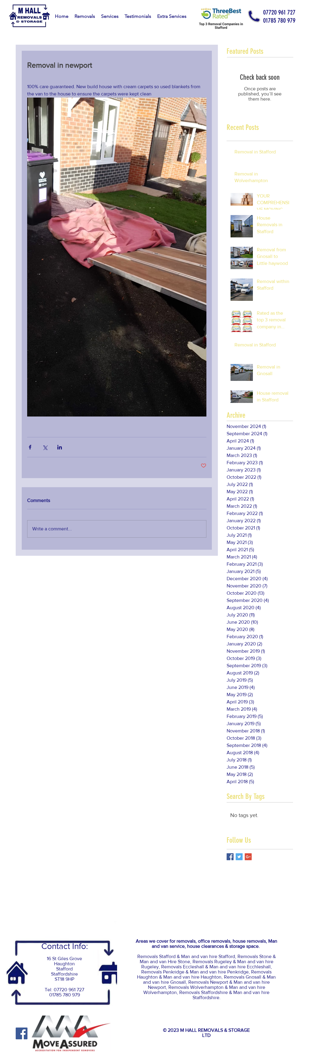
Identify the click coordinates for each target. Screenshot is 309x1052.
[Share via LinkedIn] (59, 447)
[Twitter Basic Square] (239, 856)
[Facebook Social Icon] (21, 1033)
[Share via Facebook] (30, 447)
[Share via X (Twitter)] (45, 447)
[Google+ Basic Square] (248, 856)
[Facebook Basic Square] (230, 856)
